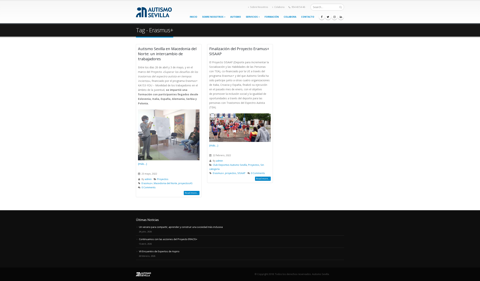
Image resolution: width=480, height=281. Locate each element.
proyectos (230, 173)
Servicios (252, 16)
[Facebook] (322, 17)
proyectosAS (185, 183)
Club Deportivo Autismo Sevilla (230, 164)
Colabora (279, 7)
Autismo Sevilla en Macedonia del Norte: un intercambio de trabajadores (167, 53)
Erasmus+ (147, 183)
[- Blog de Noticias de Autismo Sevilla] (154, 12)
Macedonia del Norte (165, 183)
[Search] (340, 7)
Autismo (235, 16)
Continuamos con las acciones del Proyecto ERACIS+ (168, 239)
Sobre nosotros (212, 16)
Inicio (193, 16)
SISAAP (241, 173)
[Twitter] (328, 17)
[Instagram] (334, 17)
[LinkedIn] (341, 17)
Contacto (307, 16)
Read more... (191, 192)
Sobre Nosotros (259, 7)
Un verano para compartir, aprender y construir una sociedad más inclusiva (181, 227)
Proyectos (162, 179)
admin (148, 179)
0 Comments (149, 187)
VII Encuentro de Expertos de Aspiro (159, 251)
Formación (272, 16)
